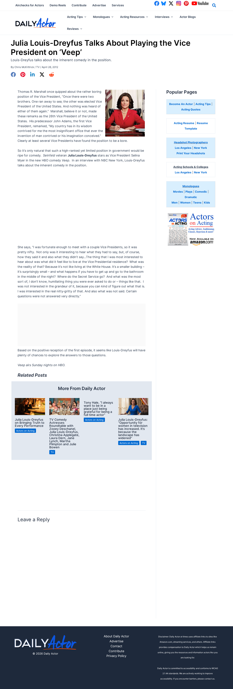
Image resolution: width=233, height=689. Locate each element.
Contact (116, 646)
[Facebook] (13, 74)
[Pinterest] (22, 74)
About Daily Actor (116, 636)
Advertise (116, 641)
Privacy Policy (116, 656)
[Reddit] (51, 74)
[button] (214, 6)
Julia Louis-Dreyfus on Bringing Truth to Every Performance (29, 423)
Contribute (116, 651)
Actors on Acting (25, 430)
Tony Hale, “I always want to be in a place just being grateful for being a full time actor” (98, 409)
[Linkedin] (32, 74)
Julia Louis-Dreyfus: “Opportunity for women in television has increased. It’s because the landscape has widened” (133, 429)
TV (38, 67)
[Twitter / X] (42, 74)
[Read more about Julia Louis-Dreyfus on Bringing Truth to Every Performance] (30, 406)
